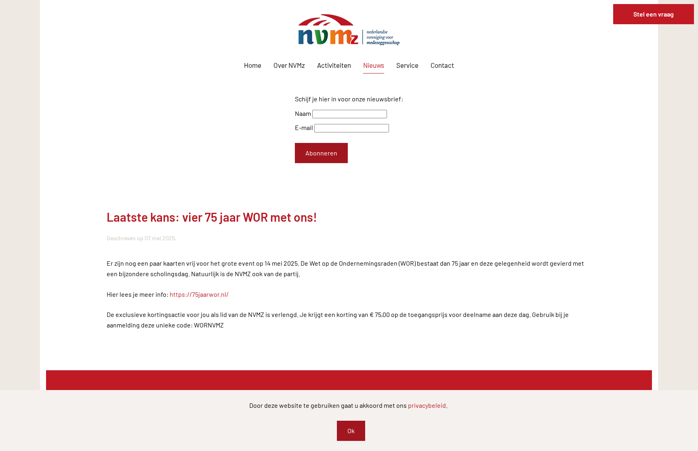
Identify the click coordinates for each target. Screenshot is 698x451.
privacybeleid (427, 405)
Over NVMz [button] (289, 65)
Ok (351, 430)
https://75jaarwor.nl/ (199, 294)
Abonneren (321, 153)
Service (407, 65)
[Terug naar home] (349, 29)
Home (252, 65)
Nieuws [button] (373, 65)
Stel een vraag (653, 14)
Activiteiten (334, 65)
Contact (442, 65)
